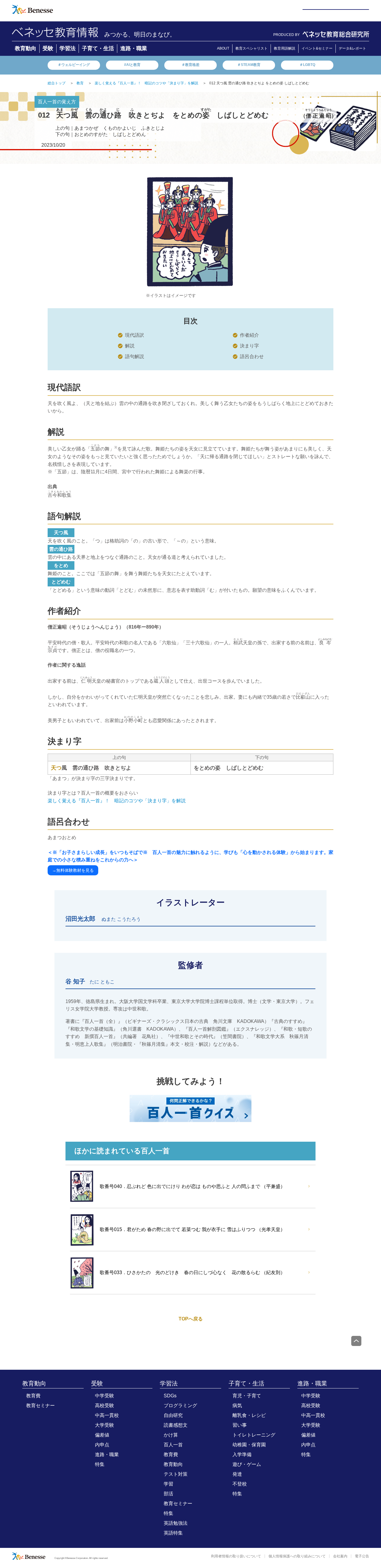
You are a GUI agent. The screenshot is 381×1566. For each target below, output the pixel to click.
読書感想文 (176, 1425)
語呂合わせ (252, 356)
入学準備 (242, 1454)
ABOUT (223, 48)
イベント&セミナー (317, 48)
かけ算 (171, 1434)
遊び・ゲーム (246, 1464)
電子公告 (362, 1556)
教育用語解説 (284, 48)
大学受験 (104, 1425)
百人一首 (173, 1444)
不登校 (239, 1483)
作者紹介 (249, 335)
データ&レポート (352, 48)
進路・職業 (133, 48)
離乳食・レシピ (249, 1415)
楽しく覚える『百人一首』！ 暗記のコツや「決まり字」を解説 (117, 800)
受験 (48, 48)
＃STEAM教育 (248, 65)
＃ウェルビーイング (74, 65)
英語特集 (173, 1532)
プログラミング (180, 1405)
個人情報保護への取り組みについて (297, 1556)
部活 (168, 1493)
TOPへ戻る (191, 1318)
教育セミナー (40, 1405)
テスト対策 (176, 1474)
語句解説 (134, 356)
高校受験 (104, 1405)
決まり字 (249, 345)
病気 (237, 1405)
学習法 (68, 48)
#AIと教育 (132, 65)
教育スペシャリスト (251, 48)
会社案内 (340, 1556)
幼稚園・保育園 (249, 1444)
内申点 (102, 1444)
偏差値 (102, 1434)
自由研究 (173, 1415)
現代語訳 (134, 335)
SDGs (170, 1395)
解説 (130, 345)
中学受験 (104, 1395)
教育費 (33, 1395)
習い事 (239, 1425)
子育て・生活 (98, 48)
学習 (168, 1483)
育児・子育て (246, 1395)
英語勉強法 (176, 1523)
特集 (99, 1464)
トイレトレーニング (253, 1434)
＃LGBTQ (307, 65)
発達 (237, 1474)
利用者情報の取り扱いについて (236, 1556)
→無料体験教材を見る (73, 870)
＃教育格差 (190, 65)
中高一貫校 (107, 1415)
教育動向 (25, 48)
